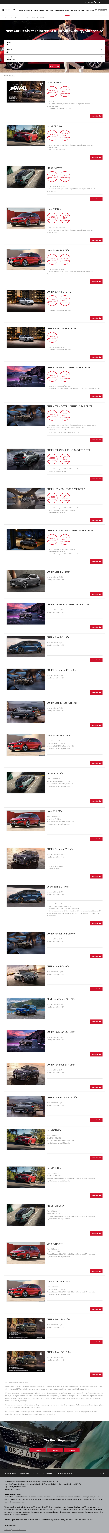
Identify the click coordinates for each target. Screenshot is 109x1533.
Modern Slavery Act (10, 1525)
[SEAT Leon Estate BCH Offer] (26, 1008)
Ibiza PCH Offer (54, 1167)
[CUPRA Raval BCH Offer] (26, 1361)
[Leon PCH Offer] (26, 1253)
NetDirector (7, 1530)
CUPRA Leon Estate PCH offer (62, 702)
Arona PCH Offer (55, 1205)
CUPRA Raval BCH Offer (59, 1352)
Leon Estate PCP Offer (58, 250)
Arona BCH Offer (55, 773)
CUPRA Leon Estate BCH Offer (62, 1097)
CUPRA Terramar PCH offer (60, 849)
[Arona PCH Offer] (26, 1215)
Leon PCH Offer (54, 1243)
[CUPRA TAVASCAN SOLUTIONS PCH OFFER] (26, 614)
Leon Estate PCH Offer (58, 1281)
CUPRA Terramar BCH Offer (61, 1064)
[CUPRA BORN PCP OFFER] (26, 301)
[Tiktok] (100, 2)
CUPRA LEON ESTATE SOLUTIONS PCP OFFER (70, 530)
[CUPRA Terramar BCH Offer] (26, 1074)
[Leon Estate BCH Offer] (26, 745)
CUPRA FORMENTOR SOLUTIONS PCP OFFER (69, 406)
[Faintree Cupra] (14, 10)
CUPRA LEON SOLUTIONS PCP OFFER (66, 489)
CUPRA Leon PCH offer (58, 571)
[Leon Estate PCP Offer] (26, 259)
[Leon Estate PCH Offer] (26, 1290)
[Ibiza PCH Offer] (26, 1177)
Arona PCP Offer (55, 167)
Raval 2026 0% (54, 82)
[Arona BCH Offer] (26, 782)
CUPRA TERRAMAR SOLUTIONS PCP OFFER (68, 450)
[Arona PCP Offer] (26, 177)
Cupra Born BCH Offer (58, 886)
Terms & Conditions (10, 1473)
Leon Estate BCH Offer (58, 735)
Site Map (35, 1473)
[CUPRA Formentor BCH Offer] (26, 943)
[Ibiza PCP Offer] (26, 135)
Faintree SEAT (31, 18)
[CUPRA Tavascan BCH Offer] (26, 1041)
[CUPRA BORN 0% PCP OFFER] (26, 337)
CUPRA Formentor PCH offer (61, 670)
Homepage (22, 18)
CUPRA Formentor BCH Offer (61, 933)
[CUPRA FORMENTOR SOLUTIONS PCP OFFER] (26, 415)
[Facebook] (104, 2)
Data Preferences (47, 1473)
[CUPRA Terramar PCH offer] (26, 858)
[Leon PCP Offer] (26, 218)
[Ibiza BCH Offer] (26, 1139)
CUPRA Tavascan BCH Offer (61, 1031)
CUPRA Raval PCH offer (58, 1319)
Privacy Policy (24, 1473)
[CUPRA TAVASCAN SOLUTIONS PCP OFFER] (26, 376)
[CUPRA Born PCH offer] (26, 646)
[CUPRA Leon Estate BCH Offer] (26, 1106)
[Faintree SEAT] (101, 10)
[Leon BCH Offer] (26, 820)
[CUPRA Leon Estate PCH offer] (26, 712)
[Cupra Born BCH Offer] (26, 896)
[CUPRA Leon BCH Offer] (26, 975)
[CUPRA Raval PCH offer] (26, 1328)
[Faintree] (6, 10)
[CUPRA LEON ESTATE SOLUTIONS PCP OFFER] (26, 539)
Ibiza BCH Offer (54, 1130)
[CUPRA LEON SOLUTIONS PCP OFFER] (26, 498)
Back (6, 18)
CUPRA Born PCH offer (58, 637)
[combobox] (12, 76)
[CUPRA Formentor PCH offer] (26, 679)
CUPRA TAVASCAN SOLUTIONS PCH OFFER (68, 604)
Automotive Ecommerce (19, 1530)
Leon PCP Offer (54, 209)
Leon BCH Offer (55, 811)
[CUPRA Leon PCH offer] (26, 581)
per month (52, 92)
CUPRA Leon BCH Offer (58, 966)
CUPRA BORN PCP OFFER (59, 291)
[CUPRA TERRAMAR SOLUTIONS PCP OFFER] (26, 459)
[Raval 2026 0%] (26, 92)
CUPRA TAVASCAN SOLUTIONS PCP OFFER (68, 367)
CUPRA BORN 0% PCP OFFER (61, 328)
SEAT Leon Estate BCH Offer (61, 999)
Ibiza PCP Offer (54, 126)
